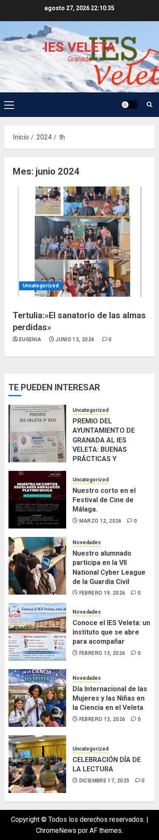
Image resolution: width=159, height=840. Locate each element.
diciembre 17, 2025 (104, 781)
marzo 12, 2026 (100, 521)
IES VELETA (79, 47)
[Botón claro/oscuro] (129, 104)
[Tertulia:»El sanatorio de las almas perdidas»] (79, 241)
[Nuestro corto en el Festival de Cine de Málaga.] (37, 499)
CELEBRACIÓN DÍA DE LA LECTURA (107, 764)
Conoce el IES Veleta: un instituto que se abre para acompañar (111, 632)
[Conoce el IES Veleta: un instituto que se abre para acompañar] (37, 632)
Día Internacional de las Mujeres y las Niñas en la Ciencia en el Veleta (110, 698)
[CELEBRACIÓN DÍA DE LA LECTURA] (37, 764)
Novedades (87, 542)
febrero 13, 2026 (102, 653)
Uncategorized (40, 286)
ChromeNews (56, 830)
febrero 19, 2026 (102, 593)
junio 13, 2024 (75, 339)
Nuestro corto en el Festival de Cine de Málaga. (104, 500)
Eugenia (30, 339)
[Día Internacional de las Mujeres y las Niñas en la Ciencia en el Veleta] (37, 698)
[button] (9, 104)
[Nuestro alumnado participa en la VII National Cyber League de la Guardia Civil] (37, 566)
